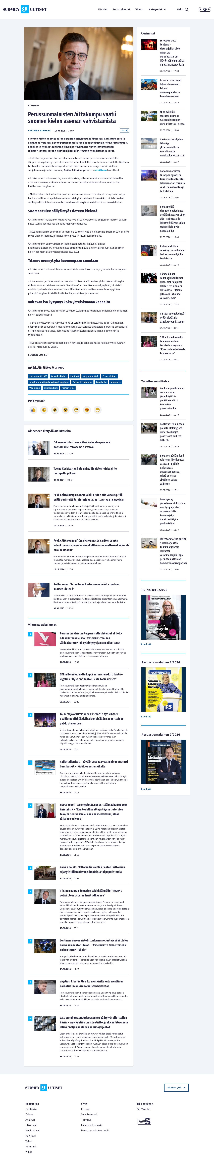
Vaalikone (34, 388)
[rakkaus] (87, 410)
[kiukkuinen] (66, 410)
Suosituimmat (121, 9)
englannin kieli (90, 376)
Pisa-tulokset (109, 376)
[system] (205, 9)
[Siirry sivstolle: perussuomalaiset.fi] (163, 1121)
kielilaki (74, 376)
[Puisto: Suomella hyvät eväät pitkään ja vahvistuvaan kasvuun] (149, 321)
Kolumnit (30, 1146)
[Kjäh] (98, 410)
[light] (208, 9)
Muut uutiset (32, 1130)
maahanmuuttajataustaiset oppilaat (49, 382)
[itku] (55, 410)
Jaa (122, 130)
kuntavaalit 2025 (38, 376)
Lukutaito (101, 382)
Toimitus (86, 1120)
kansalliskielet (58, 376)
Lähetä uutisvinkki (91, 1125)
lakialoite (116, 382)
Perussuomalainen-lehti (95, 1130)
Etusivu (102, 9)
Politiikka (33, 130)
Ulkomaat (31, 1125)
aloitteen (101, 170)
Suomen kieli (51, 388)
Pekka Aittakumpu (82, 382)
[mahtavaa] (76, 410)
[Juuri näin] (33, 410)
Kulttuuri (45, 130)
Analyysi (30, 1120)
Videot (139, 9)
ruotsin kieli (68, 388)
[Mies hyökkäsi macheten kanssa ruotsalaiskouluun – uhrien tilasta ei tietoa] (149, 121)
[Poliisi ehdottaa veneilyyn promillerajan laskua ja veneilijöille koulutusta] (149, 255)
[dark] (201, 9)
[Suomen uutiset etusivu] (20, 9)
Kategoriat (155, 9)
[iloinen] (44, 410)
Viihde (28, 1152)
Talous (29, 1114)
